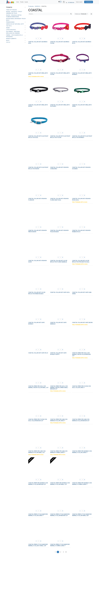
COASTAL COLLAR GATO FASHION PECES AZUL (81, 199)
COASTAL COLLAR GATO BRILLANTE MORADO (82, 73)
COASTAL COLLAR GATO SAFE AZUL (60, 292)
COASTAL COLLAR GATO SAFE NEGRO (82, 322)
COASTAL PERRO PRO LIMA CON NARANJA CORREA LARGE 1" (58, 451)
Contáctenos (88, 2)
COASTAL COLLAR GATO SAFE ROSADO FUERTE (58, 353)
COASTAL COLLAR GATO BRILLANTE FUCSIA (60, 73)
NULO (7, 40)
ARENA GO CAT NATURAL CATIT (15, 24)
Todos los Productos (11, 9)
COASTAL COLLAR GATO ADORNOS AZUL (37, 42)
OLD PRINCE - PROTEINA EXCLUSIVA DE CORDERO (13, 32)
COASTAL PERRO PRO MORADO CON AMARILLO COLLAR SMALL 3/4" (60, 483)
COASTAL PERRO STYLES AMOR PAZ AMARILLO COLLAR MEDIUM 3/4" (60, 514)
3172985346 (71, 2)
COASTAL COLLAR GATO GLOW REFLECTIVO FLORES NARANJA (58, 261)
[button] (63, 2)
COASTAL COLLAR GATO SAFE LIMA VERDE (81, 293)
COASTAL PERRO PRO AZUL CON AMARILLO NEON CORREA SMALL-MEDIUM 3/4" (59, 387)
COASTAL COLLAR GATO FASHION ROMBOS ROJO (81, 231)
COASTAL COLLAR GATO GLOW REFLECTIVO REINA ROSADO (36, 293)
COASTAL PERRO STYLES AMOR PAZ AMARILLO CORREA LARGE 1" (60, 545)
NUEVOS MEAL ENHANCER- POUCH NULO (16, 19)
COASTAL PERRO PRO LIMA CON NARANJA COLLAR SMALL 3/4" (36, 451)
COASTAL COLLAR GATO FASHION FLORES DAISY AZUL (59, 199)
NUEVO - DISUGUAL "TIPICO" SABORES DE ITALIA (14, 12)
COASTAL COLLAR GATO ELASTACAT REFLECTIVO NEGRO (38, 168)
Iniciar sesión (79, 2)
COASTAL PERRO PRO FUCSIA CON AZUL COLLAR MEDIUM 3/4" (37, 420)
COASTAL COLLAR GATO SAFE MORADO (36, 323)
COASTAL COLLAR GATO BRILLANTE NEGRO (38, 105)
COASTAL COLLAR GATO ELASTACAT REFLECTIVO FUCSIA (60, 136)
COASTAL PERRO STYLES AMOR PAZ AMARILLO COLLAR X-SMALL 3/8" (38, 545)
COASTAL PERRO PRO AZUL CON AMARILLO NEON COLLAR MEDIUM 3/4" (81, 354)
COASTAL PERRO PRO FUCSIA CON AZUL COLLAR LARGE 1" (81, 386)
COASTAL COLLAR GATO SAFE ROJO (38, 353)
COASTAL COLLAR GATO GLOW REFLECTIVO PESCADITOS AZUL (80, 261)
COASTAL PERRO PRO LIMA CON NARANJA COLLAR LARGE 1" (58, 420)
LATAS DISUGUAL (11, 29)
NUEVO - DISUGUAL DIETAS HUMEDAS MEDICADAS (13, 15)
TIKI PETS (9, 26)
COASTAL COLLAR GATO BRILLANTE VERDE (82, 105)
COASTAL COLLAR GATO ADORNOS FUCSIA (59, 42)
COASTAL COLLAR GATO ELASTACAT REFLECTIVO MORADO (82, 136)
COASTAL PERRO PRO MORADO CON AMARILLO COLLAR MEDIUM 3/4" (38, 483)
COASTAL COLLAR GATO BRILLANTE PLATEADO (60, 105)
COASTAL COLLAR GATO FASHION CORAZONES (59, 168)
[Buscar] (71, 14)
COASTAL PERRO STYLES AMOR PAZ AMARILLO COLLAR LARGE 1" (38, 514)
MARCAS (37, 6)
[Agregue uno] (41, 38)
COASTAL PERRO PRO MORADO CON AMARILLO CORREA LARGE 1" (82, 483)
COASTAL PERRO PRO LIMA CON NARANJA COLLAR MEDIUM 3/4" (80, 420)
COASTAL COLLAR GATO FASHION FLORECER (37, 199)
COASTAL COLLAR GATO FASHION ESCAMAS (81, 168)
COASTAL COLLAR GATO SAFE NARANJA (58, 323)
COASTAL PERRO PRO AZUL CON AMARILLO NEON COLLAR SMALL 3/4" (38, 386)
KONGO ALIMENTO (11, 38)
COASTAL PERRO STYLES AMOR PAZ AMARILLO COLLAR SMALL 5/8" (82, 514)
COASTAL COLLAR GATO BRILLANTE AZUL (38, 73)
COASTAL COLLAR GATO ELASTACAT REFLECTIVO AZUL (38, 136)
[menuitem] (17, 2)
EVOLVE (8, 42)
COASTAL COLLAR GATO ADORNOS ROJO (81, 42)
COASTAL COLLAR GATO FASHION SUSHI (37, 261)
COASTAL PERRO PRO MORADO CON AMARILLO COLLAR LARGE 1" (82, 451)
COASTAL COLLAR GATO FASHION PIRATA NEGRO (37, 231)
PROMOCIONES (10, 22)
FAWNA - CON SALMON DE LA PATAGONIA (14, 35)
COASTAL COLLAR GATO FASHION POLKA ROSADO (59, 231)
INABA (8, 27)
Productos (31, 6)
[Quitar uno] (36, 38)
